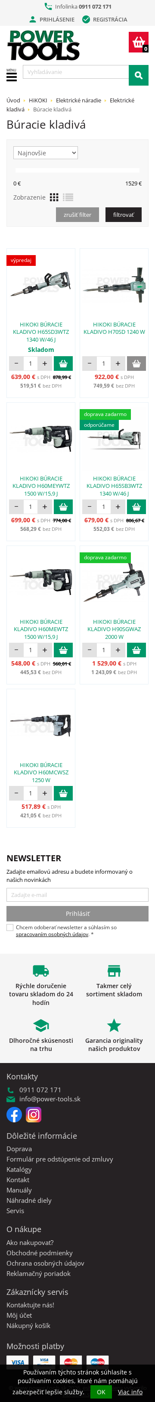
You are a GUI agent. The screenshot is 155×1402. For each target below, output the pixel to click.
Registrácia (104, 19)
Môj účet (19, 1315)
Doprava (19, 1148)
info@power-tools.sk (50, 1098)
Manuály (19, 1190)
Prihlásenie (51, 19)
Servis (15, 1210)
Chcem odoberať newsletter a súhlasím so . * (66, 931)
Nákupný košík (28, 1325)
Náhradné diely (29, 1200)
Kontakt (17, 1179)
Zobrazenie (29, 197)
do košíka (63, 363)
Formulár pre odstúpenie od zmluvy (59, 1159)
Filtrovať (123, 215)
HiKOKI (38, 100)
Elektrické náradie (78, 100)
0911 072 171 (95, 6)
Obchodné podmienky (39, 1252)
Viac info (130, 1392)
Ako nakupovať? (29, 1242)
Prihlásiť (78, 913)
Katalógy (19, 1169)
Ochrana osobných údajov (45, 1263)
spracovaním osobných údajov (52, 934)
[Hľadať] (139, 75)
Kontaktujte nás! (30, 1304)
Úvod (13, 100)
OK (101, 1392)
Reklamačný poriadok (38, 1273)
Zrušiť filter (77, 215)
